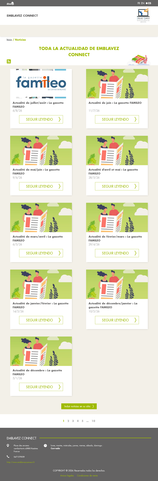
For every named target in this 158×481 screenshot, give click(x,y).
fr (139, 3)
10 (93, 421)
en (142, 3)
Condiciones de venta (87, 475)
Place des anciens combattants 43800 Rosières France (26, 448)
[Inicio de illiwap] (36, 3)
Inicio (9, 39)
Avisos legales (67, 475)
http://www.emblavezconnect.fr (21, 462)
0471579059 (19, 456)
